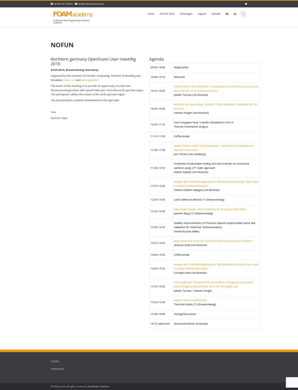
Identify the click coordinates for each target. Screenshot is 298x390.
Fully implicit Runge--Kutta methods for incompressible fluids (210, 209)
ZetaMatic (104, 386)
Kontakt (216, 13)
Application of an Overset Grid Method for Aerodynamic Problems (213, 241)
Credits (55, 361)
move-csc (70, 80)
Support (202, 13)
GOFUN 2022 (167, 13)
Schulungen (186, 13)
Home (151, 13)
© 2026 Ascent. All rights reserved (68, 386)
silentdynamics (90, 80)
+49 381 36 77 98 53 (63, 3)
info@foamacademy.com (91, 3)
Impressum (57, 368)
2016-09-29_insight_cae (223, 286)
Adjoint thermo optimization (190, 300)
